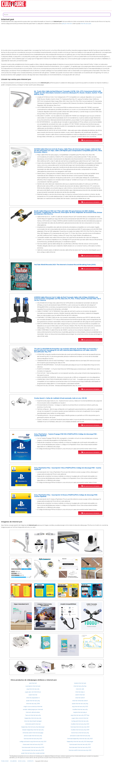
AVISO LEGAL (22, 761)
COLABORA (13, 761)
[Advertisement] (56, 37)
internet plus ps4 (85, 23)
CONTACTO (30, 761)
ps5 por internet (67, 23)
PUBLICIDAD (5, 761)
